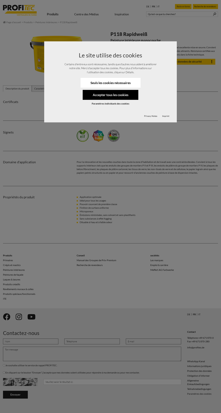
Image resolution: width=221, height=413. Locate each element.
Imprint (165, 116)
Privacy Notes (150, 116)
